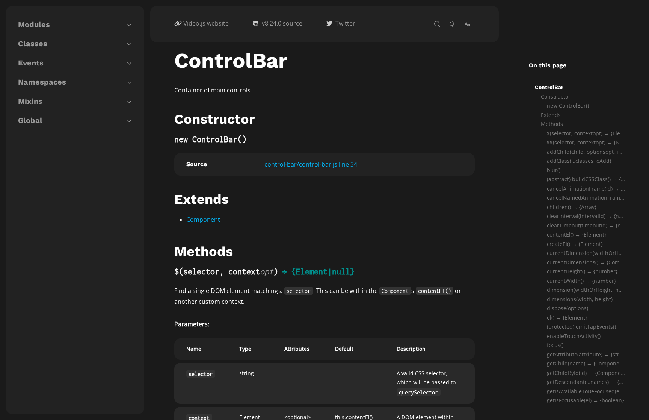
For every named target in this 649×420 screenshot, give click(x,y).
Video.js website (206, 23)
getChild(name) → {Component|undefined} (586, 363)
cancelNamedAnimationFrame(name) (586, 197)
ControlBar (549, 87)
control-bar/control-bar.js (300, 164)
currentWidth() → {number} (581, 280)
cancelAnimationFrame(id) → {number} (586, 188)
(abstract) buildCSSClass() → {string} (586, 179)
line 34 (348, 164)
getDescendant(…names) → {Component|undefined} (586, 381)
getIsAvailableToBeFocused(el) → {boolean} (586, 391)
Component (203, 219)
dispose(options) (567, 308)
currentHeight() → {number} (582, 271)
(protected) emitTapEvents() (581, 326)
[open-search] (437, 24)
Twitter (345, 23)
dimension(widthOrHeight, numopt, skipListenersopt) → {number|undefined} (586, 289)
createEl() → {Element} (575, 243)
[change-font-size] (467, 24)
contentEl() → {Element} (576, 234)
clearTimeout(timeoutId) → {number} (586, 225)
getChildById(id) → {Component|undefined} (586, 372)
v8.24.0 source (282, 23)
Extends (551, 114)
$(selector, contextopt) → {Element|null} (586, 133)
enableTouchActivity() (574, 336)
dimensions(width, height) (580, 299)
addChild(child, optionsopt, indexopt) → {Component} (586, 151)
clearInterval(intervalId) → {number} (586, 216)
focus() (555, 345)
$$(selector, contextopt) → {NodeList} (586, 142)
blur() (553, 170)
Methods (552, 123)
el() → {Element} (567, 317)
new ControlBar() (568, 105)
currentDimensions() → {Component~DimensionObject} (586, 262)
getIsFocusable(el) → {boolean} (585, 400)
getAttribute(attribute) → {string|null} (586, 354)
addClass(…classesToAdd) (579, 160)
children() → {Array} (571, 207)
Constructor (556, 96)
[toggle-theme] (452, 24)
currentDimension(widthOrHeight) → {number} (586, 252)
